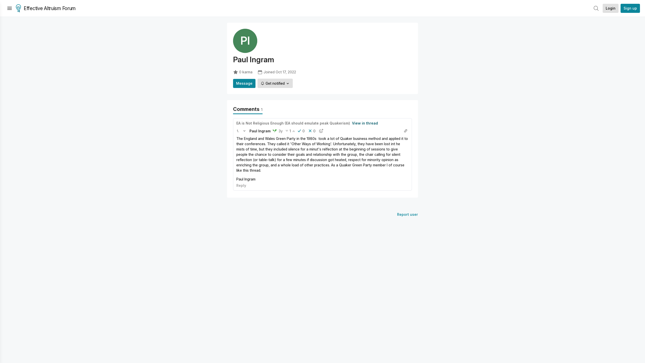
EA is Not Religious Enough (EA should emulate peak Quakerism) (293, 123)
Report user (407, 214)
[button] (237, 130)
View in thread (365, 123)
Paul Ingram (260, 131)
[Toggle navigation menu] (9, 8)
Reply (241, 185)
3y (281, 131)
